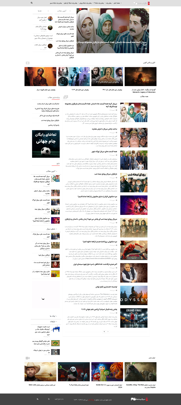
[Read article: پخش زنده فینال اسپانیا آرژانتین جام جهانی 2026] (133, 318)
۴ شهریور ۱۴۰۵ (112, 133)
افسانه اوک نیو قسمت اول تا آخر (49, 116)
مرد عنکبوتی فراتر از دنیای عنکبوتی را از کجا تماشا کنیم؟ (65, 47)
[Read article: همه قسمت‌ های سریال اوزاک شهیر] (133, 160)
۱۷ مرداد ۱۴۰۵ (113, 290)
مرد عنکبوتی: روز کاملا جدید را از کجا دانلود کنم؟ (100, 242)
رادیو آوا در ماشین (53, 125)
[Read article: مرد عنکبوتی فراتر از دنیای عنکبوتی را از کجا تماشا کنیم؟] (133, 205)
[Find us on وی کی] (41, 399)
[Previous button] (147, 30)
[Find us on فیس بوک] (52, 399)
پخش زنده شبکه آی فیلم (70, 3)
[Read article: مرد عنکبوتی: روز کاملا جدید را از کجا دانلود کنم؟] (133, 250)
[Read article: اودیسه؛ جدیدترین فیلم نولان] (133, 295)
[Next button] (78, 30)
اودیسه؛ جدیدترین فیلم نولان (106, 287)
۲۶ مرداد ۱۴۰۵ (113, 313)
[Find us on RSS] (37, 399)
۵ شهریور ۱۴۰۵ (142, 49)
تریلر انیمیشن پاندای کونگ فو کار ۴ (79, 385)
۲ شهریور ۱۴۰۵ (113, 178)
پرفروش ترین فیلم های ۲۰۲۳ (80, 90)
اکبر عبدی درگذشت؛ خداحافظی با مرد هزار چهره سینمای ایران (95, 264)
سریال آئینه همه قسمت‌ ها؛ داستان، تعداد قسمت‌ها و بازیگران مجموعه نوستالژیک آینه (110, 44)
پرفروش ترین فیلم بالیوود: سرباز (46, 90)
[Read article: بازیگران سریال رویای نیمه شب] (133, 182)
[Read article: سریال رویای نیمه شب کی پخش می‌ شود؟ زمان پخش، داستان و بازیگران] (133, 227)
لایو (80, 9)
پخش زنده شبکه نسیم (56, 3)
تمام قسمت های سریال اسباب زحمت (48, 104)
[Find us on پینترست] (45, 399)
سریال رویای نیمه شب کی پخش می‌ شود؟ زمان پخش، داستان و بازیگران (64, 55)
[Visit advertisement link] (46, 144)
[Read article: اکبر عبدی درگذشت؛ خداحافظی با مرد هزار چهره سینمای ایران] (133, 273)
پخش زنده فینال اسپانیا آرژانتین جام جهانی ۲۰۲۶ (99, 309)
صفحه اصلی (117, 3)
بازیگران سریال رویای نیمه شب (65, 41)
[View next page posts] (104, 331)
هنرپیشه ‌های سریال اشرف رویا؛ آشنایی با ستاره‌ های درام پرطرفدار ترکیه (47, 110)
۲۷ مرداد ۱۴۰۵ (113, 245)
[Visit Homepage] (141, 3)
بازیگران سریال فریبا (44, 255)
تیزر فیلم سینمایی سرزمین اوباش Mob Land (42, 385)
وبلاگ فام (91, 400)
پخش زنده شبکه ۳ (99, 3)
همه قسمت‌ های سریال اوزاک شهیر (104, 151)
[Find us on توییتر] (49, 399)
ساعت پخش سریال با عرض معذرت (104, 129)
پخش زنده (108, 3)
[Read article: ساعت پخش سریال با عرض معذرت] (133, 137)
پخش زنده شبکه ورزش (86, 3)
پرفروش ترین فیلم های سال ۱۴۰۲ (112, 90)
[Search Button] (31, 3)
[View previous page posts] (108, 331)
